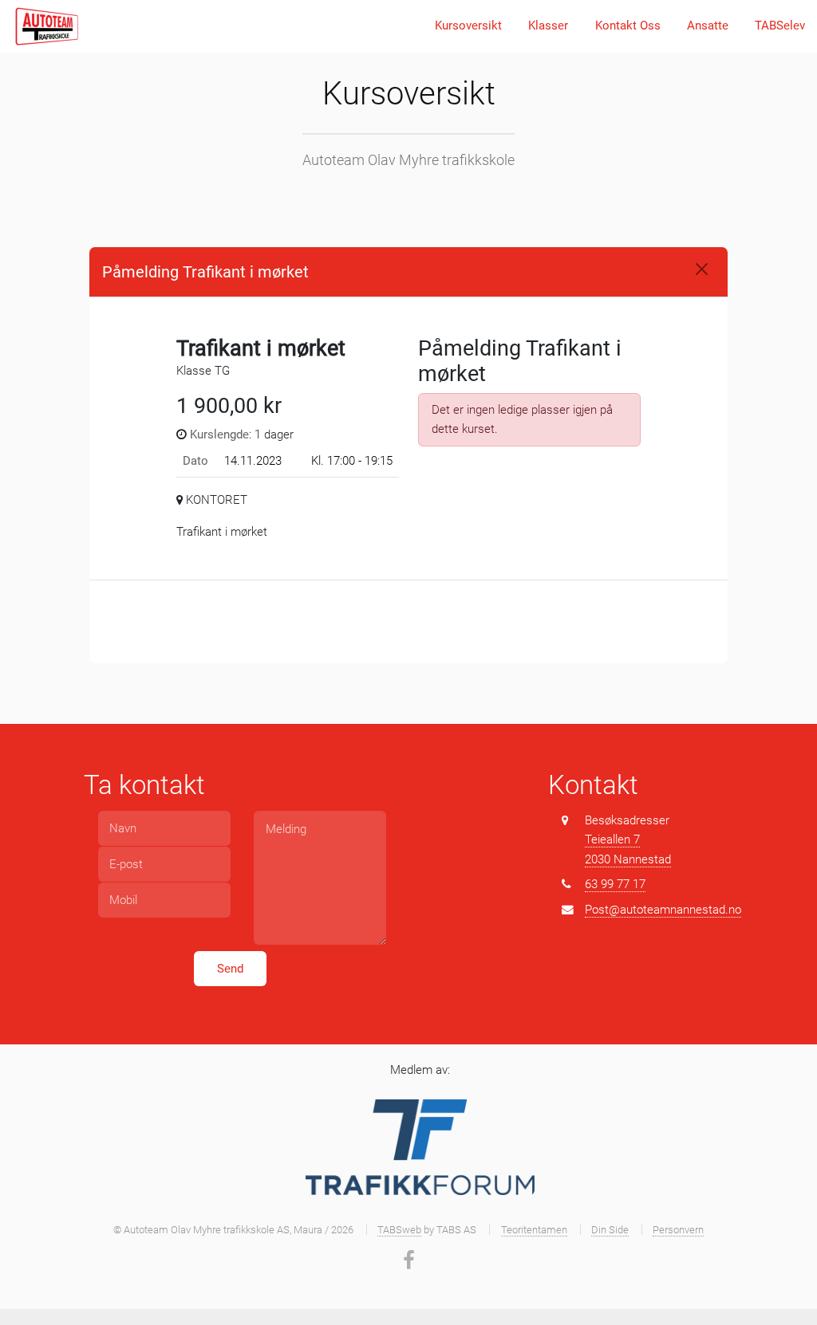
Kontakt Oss (628, 25)
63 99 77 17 (615, 884)
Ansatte (707, 25)
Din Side (610, 1230)
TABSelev (780, 25)
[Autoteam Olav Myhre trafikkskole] (46, 26)
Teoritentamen (534, 1230)
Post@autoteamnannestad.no (663, 909)
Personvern (678, 1230)
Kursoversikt (468, 25)
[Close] (701, 269)
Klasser (548, 25)
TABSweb (399, 1230)
